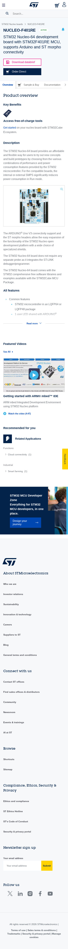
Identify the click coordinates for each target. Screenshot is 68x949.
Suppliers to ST (12, 634)
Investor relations (13, 594)
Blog (6, 645)
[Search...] (7, 13)
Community (9, 702)
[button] (4, 4)
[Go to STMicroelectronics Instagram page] (29, 894)
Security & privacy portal (17, 831)
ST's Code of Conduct (15, 821)
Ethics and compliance (16, 801)
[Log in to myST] (64, 4)
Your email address (13, 858)
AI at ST (7, 732)
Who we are (9, 584)
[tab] (7, 85)
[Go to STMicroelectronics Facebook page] (40, 894)
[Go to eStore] (57, 5)
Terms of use (18, 930)
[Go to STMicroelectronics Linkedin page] (20, 894)
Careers (7, 624)
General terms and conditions (20, 655)
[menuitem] (27, 454)
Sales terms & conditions (41, 930)
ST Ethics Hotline (13, 811)
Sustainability (11, 604)
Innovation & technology (17, 614)
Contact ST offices (13, 681)
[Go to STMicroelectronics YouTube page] (50, 894)
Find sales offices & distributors (21, 692)
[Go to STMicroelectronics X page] (11, 894)
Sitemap (7, 769)
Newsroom (9, 712)
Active (44, 30)
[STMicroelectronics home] (34, 4)
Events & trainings (13, 722)
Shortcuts (8, 759)
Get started (9, 127)
